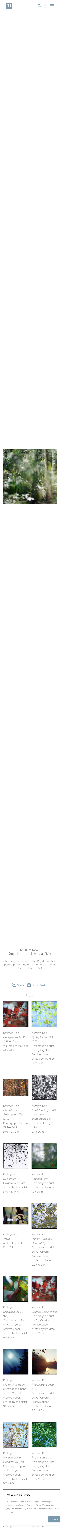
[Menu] (52, 5)
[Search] (39, 5)
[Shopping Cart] (45, 6)
